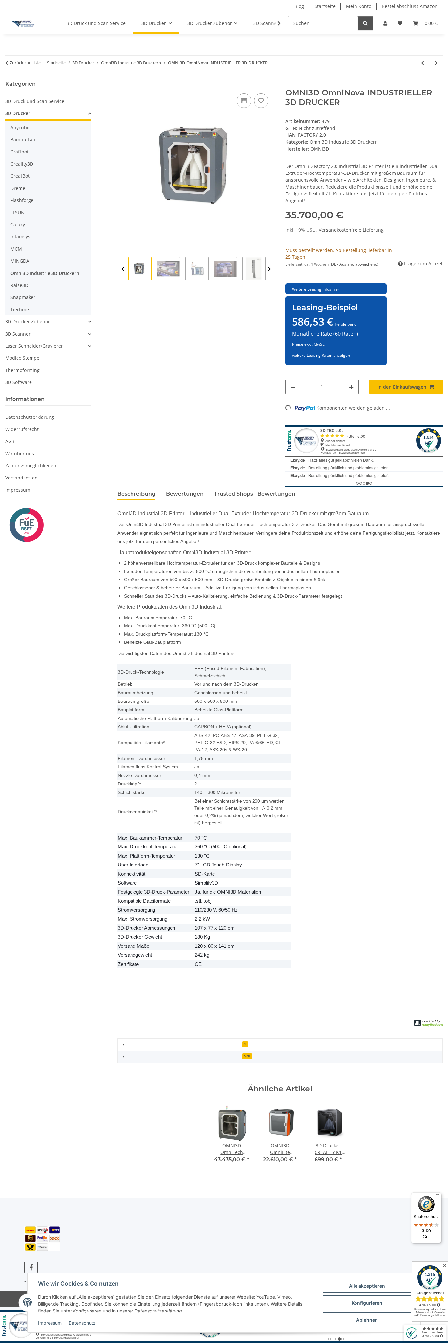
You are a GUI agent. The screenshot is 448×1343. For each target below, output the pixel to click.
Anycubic (20, 127)
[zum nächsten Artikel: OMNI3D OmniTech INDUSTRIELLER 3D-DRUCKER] (436, 63)
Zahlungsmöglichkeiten (30, 465)
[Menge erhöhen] (351, 387)
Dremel (18, 188)
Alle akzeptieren (367, 1286)
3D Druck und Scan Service (34, 101)
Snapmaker (22, 297)
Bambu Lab (22, 139)
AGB (9, 441)
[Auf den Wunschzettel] (261, 100)
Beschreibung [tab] (136, 494)
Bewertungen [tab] (185, 494)
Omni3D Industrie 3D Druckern (344, 142)
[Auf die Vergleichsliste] (244, 100)
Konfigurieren (367, 1303)
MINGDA (19, 261)
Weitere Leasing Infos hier (315, 289)
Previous (122, 269)
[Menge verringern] (293, 387)
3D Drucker (17, 113)
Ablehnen (367, 1320)
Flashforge (21, 200)
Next (269, 269)
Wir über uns (19, 453)
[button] (385, 23)
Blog (299, 6)
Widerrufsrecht (22, 429)
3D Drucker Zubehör (27, 321)
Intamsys (20, 237)
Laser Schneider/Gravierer (34, 346)
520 (247, 1056)
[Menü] (437, 1196)
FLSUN (17, 212)
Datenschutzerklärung (29, 417)
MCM (16, 249)
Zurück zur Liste (25, 63)
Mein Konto (358, 6)
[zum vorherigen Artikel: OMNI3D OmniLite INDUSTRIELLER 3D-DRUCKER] (422, 63)
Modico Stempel (23, 358)
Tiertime (19, 309)
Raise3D (19, 285)
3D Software (18, 382)
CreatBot (20, 176)
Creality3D (21, 164)
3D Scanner (18, 334)
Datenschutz (82, 1323)
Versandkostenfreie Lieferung (351, 230)
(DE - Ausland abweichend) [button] (354, 264)
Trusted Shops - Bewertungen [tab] (254, 494)
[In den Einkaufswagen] (122, 84)
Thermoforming (22, 370)
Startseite (325, 6)
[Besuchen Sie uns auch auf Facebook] (31, 1267)
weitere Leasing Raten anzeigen (321, 355)
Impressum (50, 1323)
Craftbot (19, 152)
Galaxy (17, 224)
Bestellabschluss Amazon (410, 6)
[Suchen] (365, 23)
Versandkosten (21, 478)
